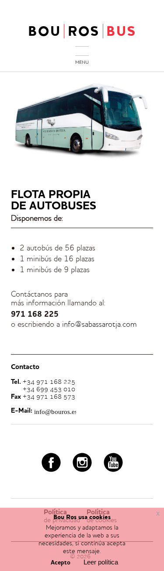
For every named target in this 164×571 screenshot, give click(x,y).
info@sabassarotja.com (99, 324)
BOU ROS (82, 31)
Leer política (101, 562)
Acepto (60, 563)
